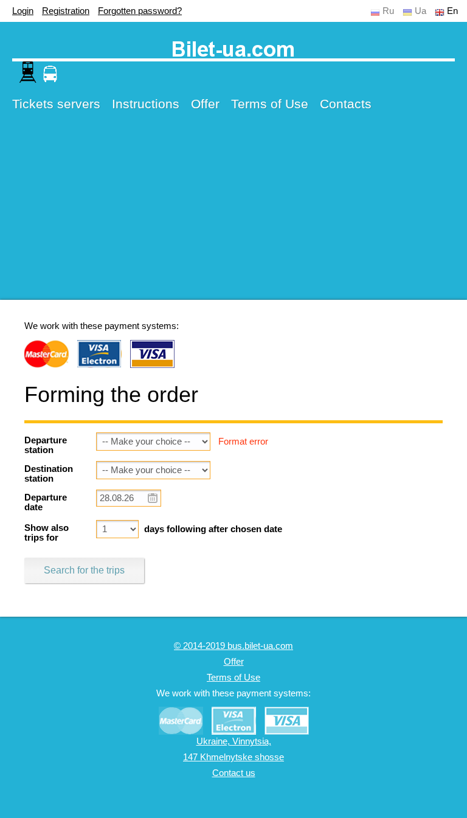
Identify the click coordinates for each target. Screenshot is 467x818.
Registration (65, 11)
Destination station (48, 474)
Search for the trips (84, 570)
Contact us (233, 773)
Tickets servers (56, 104)
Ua (420, 11)
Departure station (45, 445)
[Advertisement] (233, 215)
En (452, 11)
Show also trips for (46, 532)
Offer (205, 104)
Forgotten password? (140, 11)
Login (22, 11)
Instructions (145, 104)
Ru (388, 11)
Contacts (346, 104)
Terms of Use (269, 104)
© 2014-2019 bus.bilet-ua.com (233, 646)
